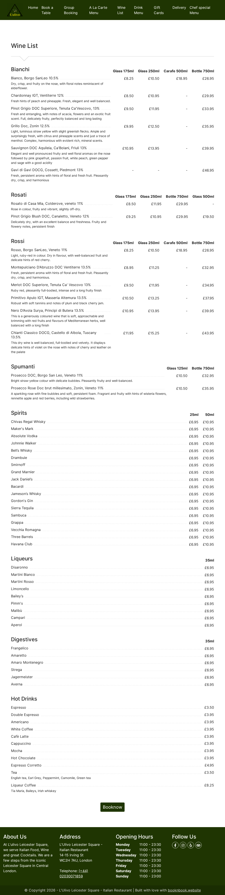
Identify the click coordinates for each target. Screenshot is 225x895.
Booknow (112, 807)
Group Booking (71, 10)
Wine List (121, 10)
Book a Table (47, 10)
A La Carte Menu (98, 10)
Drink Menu (138, 10)
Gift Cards (159, 10)
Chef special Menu (200, 10)
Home (34, 7)
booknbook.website (184, 890)
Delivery (179, 7)
